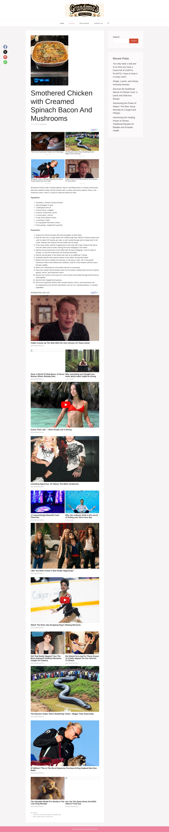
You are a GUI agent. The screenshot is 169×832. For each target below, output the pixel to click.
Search (116, 37)
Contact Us (98, 23)
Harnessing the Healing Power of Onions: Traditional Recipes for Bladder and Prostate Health (124, 124)
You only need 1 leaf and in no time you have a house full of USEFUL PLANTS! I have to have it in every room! (125, 70)
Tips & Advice (84, 23)
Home (62, 23)
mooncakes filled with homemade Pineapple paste (47, 814)
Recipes (72, 23)
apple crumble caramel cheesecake (43, 816)
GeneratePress (93, 829)
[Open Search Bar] (108, 23)
